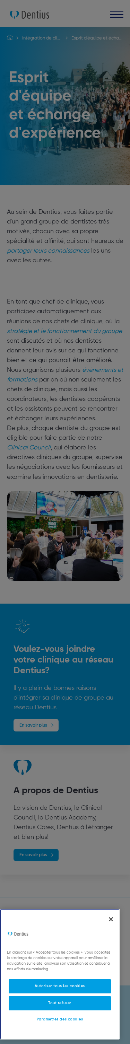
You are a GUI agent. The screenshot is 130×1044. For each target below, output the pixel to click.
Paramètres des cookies (60, 1019)
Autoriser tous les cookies (60, 986)
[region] (60, 974)
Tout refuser (59, 1003)
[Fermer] (111, 919)
